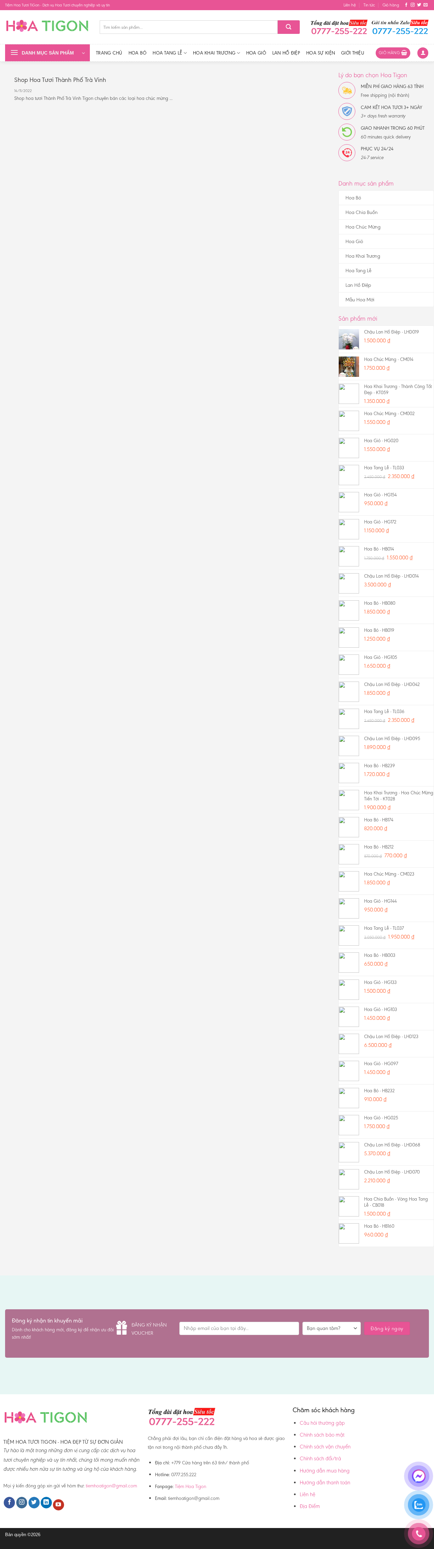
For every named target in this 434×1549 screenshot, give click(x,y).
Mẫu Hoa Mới (360, 300)
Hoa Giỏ (256, 53)
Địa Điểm (310, 1506)
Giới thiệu (352, 53)
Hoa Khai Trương (214, 53)
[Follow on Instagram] (413, 5)
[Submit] (289, 27)
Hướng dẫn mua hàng (325, 1470)
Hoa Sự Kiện (320, 53)
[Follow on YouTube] (58, 1505)
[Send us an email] (425, 5)
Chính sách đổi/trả (320, 1458)
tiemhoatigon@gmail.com (111, 1486)
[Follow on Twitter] (419, 5)
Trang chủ (109, 53)
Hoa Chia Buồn (362, 212)
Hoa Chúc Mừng (363, 227)
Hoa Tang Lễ (167, 53)
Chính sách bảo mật (322, 1435)
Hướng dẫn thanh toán (325, 1482)
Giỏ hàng (390, 4)
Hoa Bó (138, 53)
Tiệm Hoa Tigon (190, 1486)
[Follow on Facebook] (406, 5)
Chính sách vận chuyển (325, 1446)
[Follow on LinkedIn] (46, 1502)
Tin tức (369, 4)
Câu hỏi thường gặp (322, 1423)
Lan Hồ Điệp (286, 53)
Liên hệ (349, 4)
